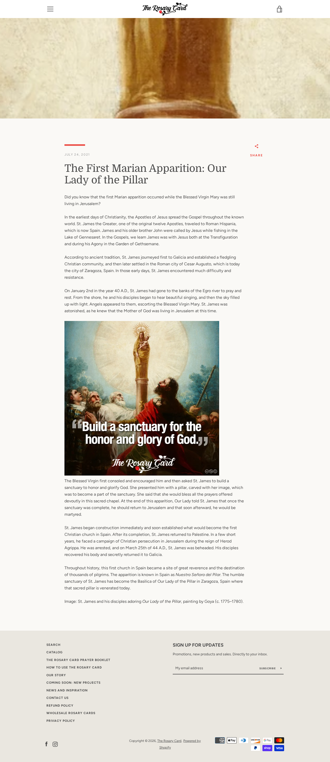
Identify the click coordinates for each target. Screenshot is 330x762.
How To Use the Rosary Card (74, 667)
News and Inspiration (67, 690)
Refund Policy (59, 705)
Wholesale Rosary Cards (70, 713)
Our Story (56, 675)
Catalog (54, 652)
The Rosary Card (169, 741)
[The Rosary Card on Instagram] (55, 743)
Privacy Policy (60, 721)
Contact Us (57, 698)
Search (53, 645)
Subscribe (268, 668)
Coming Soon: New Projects (73, 682)
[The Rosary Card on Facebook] (46, 743)
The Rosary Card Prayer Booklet (78, 660)
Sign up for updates (198, 645)
